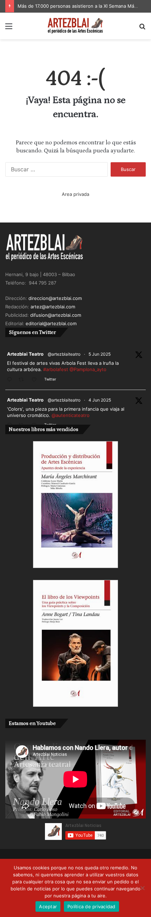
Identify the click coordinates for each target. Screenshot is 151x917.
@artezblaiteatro (64, 354)
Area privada (75, 194)
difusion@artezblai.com (55, 315)
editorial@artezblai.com (51, 323)
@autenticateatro (71, 415)
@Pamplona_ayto (88, 369)
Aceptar (48, 906)
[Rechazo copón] (142, 887)
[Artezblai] (75, 26)
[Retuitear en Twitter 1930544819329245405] (23, 380)
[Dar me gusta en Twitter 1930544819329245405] (36, 380)
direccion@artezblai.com (55, 298)
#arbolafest (55, 369)
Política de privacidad (91, 906)
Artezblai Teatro (25, 354)
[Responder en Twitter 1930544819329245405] (11, 380)
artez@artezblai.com (53, 306)
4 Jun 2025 (99, 400)
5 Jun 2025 (99, 354)
